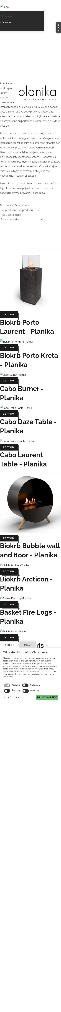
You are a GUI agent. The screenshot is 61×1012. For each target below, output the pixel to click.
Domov (24, 46)
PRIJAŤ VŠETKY (47, 697)
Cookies (9, 645)
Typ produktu (8, 210)
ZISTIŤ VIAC (9, 314)
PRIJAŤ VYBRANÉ (12, 697)
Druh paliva (6, 205)
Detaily (27, 645)
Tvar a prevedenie (10, 214)
